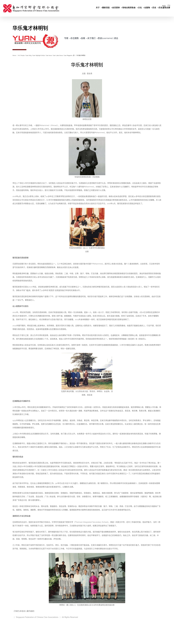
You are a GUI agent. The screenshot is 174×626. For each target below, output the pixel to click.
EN (169, 5)
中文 (164, 6)
